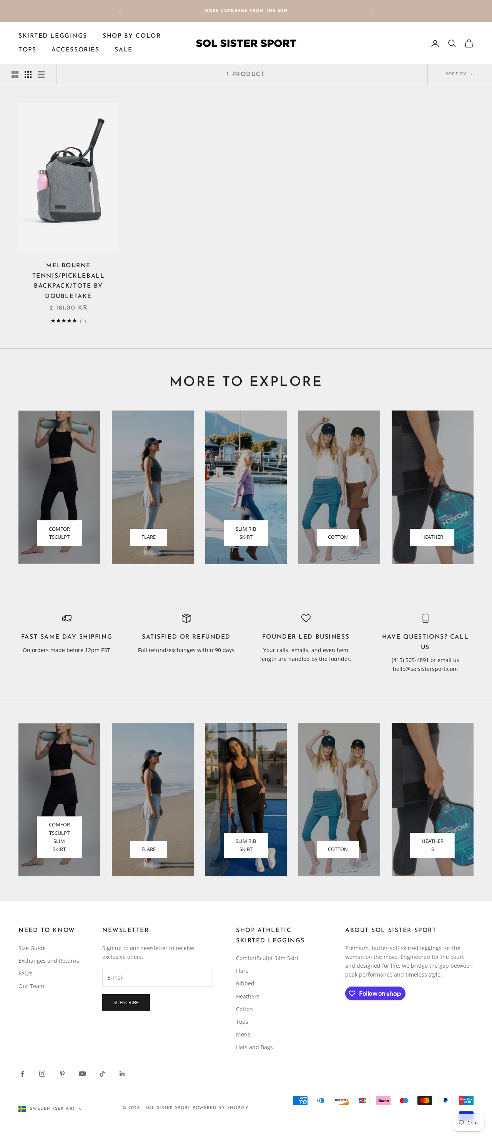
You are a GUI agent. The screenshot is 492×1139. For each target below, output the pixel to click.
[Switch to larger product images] (15, 74)
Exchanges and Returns (48, 960)
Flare (148, 536)
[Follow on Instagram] (42, 1074)
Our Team (31, 986)
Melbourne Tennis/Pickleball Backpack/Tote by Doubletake (68, 281)
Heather (432, 536)
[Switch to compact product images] (41, 74)
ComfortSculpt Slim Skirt (59, 837)
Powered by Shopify (221, 1108)
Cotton (338, 536)
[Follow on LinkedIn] (122, 1074)
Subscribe (126, 1002)
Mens (243, 1034)
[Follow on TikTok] (102, 1074)
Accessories (75, 50)
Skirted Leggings (52, 36)
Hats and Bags (254, 1047)
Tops (27, 50)
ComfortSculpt (59, 532)
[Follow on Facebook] (22, 1074)
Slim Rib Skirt (246, 532)
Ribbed (245, 983)
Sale (123, 50)
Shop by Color (132, 36)
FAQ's (25, 973)
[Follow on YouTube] (82, 1074)
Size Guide (32, 948)
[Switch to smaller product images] (28, 74)
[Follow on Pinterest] (62, 1074)
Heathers (433, 845)
